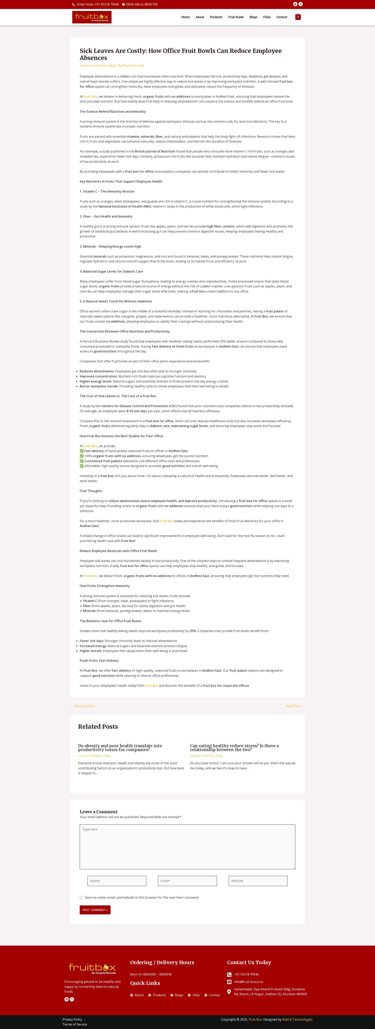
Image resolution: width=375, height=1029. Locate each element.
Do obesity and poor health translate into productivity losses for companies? (120, 747)
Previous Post (83, 706)
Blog (112, 65)
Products (216, 17)
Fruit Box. (256, 1019)
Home (185, 17)
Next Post (295, 706)
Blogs (253, 17)
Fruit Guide (236, 17)
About (200, 17)
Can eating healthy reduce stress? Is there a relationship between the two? (234, 747)
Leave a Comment (93, 65)
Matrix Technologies (297, 1019)
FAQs (267, 17)
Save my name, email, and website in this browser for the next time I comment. (142, 897)
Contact (282, 17)
